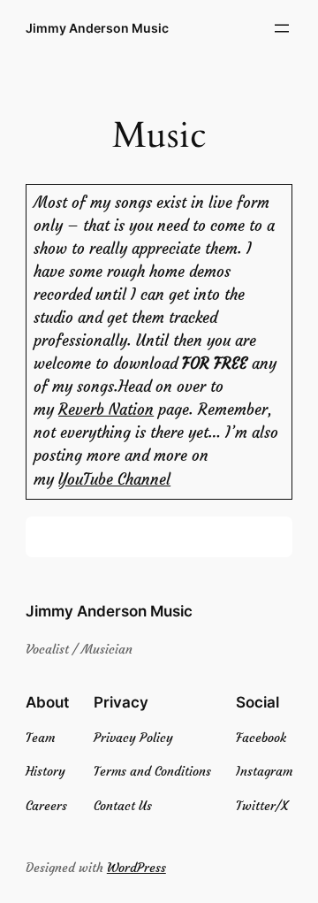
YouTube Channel (114, 480)
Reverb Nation (106, 410)
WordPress (136, 868)
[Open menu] (281, 28)
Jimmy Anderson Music (97, 27)
